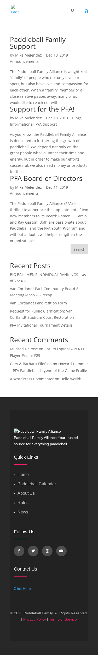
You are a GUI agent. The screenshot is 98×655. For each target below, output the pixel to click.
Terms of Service (63, 619)
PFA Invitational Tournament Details (41, 325)
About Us (26, 493)
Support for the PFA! (42, 109)
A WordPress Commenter (32, 378)
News (23, 512)
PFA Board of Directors (46, 178)
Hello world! (70, 378)
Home (23, 474)
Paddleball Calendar (37, 484)
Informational (22, 124)
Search (79, 249)
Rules (23, 502)
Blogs (77, 117)
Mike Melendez (28, 55)
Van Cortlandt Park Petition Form (38, 303)
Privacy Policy (34, 619)
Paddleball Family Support (38, 43)
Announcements (24, 61)
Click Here (22, 588)
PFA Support (46, 124)
